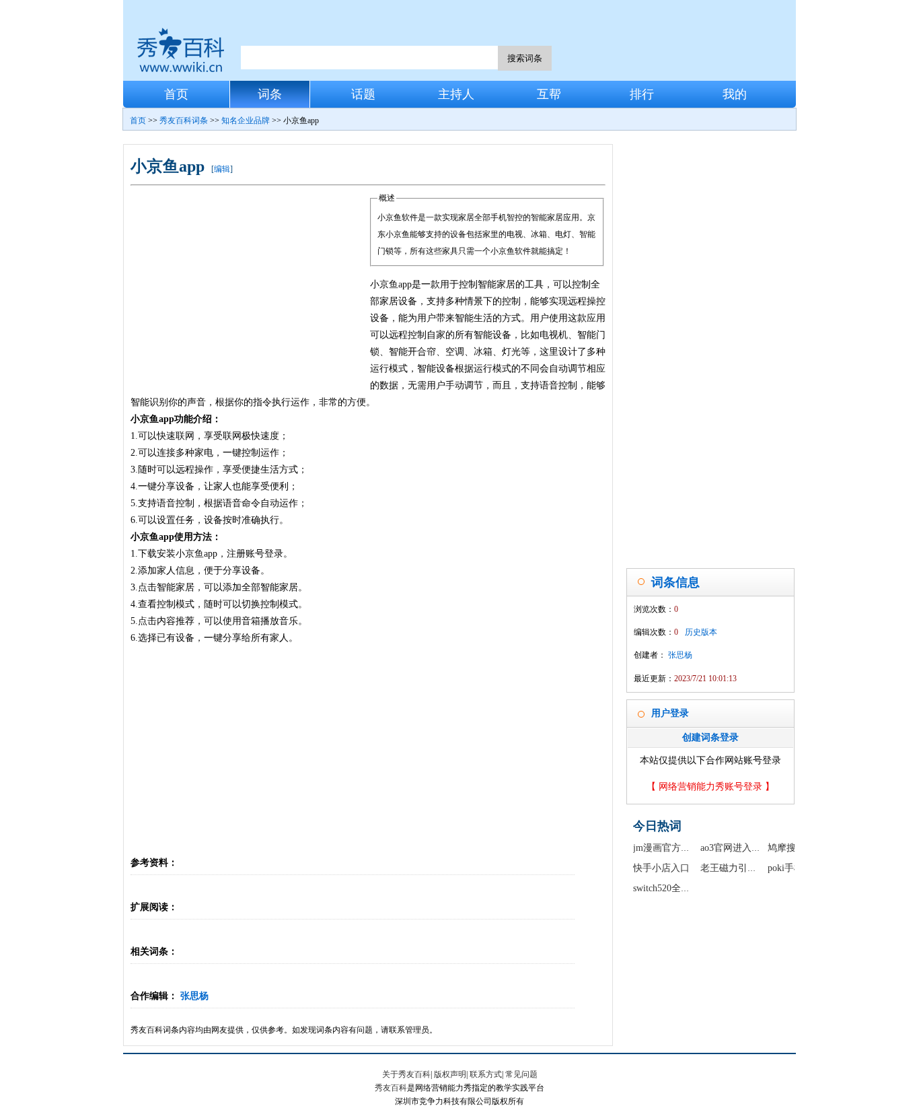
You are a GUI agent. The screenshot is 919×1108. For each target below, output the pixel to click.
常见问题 (521, 1074)
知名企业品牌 (245, 120)
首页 (176, 94)
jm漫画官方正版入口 (676, 848)
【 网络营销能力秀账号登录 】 (710, 787)
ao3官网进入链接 (735, 848)
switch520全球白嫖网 (676, 888)
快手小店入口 (661, 868)
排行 (642, 94)
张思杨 (194, 996)
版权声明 (450, 1074)
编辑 (222, 169)
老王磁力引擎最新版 (742, 868)
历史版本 (701, 632)
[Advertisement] (250, 291)
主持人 (456, 94)
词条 (270, 94)
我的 (735, 94)
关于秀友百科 (406, 1074)
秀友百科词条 (183, 120)
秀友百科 (391, 1088)
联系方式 (486, 1074)
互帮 (549, 94)
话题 (363, 94)
